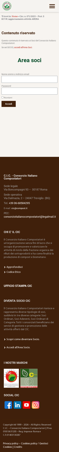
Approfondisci (14, 267)
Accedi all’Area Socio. (18, 347)
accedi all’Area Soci (23, 47)
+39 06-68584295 (19, 203)
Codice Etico (13, 272)
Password (6, 86)
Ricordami (7, 98)
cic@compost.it (19, 208)
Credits (18, 447)
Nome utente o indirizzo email (15, 74)
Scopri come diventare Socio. (22, 339)
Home (15, 16)
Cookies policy (29, 443)
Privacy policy (10, 443)
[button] (52, 6)
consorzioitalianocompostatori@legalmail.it (30, 216)
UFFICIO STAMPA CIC (18, 286)
